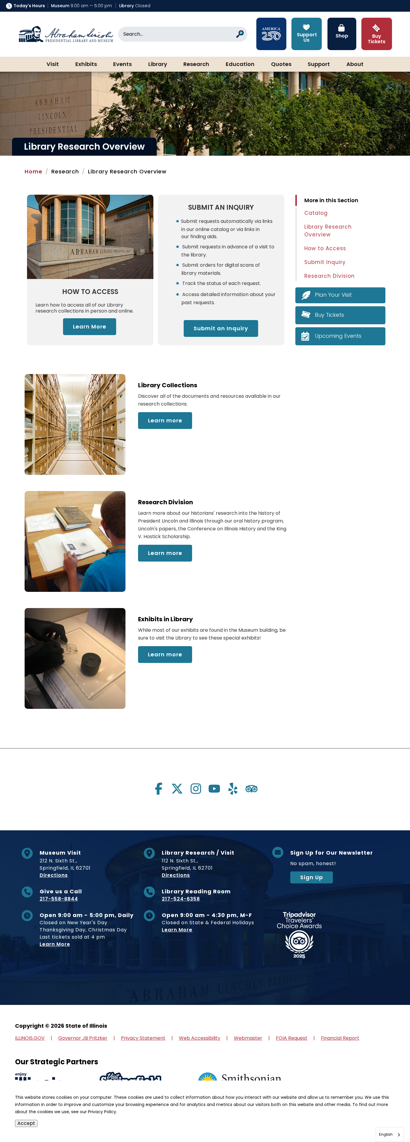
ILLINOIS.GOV (30, 1038)
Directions (54, 875)
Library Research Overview (328, 230)
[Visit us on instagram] (196, 789)
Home (33, 171)
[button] (387, 1119)
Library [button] (157, 64)
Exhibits (86, 64)
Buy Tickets (329, 315)
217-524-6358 (181, 898)
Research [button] (196, 64)
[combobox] (390, 1134)
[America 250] (271, 34)
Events (122, 64)
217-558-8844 (59, 898)
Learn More (89, 326)
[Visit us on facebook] (158, 789)
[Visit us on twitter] (177, 789)
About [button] (354, 64)
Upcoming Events (338, 336)
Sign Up (311, 877)
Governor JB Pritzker (82, 1038)
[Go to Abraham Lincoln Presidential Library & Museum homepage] (66, 34)
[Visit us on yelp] (233, 789)
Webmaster (248, 1038)
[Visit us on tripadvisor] (252, 789)
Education (240, 64)
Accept (26, 1123)
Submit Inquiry (325, 262)
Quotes (281, 64)
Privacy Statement (143, 1038)
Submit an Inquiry (221, 328)
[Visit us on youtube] (214, 789)
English (386, 1134)
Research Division (329, 276)
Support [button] (319, 64)
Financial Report (340, 1038)
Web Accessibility (199, 1038)
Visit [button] (53, 64)
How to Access (325, 248)
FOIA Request (291, 1038)
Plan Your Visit (333, 295)
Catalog (316, 213)
